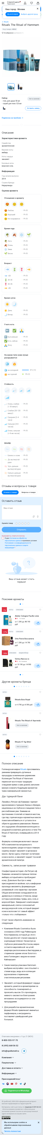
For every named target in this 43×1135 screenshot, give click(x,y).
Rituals (23, 769)
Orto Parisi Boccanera (24, 639)
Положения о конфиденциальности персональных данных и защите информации (18, 545)
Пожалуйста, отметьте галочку (13, 536)
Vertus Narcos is (22, 659)
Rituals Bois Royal (22, 699)
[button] (4, 87)
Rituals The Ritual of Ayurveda (28, 721)
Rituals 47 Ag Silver (23, 742)
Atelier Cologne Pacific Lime (27, 616)
